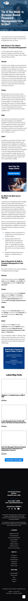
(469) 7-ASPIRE (16, 501)
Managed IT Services (14, 533)
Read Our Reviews (14, 173)
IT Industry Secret (14, 559)
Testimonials (14, 561)
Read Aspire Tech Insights (14, 460)
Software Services (14, 546)
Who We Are (14, 555)
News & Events (14, 575)
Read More (4, 400)
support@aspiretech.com (16, 502)
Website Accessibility (17, 593)
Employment (14, 563)
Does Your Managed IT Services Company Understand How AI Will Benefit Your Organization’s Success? (13, 448)
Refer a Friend (14, 565)
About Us (14, 552)
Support (14, 581)
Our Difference (14, 557)
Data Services (14, 541)
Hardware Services (14, 543)
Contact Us (14, 579)
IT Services (14, 530)
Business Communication (14, 548)
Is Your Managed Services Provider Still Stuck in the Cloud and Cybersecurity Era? (13, 421)
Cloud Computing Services (14, 537)
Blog (14, 577)
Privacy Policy (17, 591)
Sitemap (10, 591)
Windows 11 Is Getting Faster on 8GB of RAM (13, 396)
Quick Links (14, 569)
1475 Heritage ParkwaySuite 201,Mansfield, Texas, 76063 (14, 493)
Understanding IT (14, 573)
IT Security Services (14, 535)
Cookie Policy (9, 593)
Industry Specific (14, 539)
